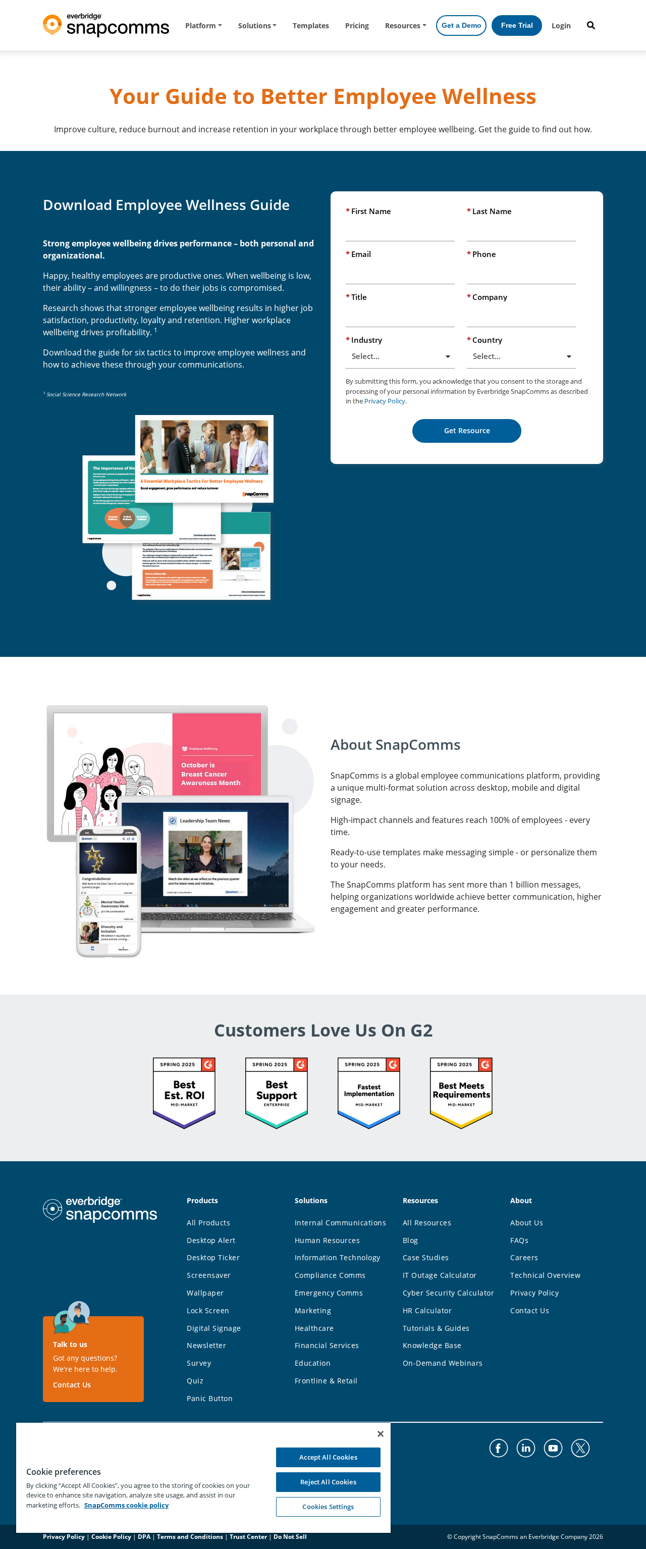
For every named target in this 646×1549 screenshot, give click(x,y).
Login (561, 25)
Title (356, 296)
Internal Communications (341, 1222)
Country (484, 339)
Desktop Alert (211, 1240)
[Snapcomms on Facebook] (499, 1448)
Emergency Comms (329, 1293)
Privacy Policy (384, 400)
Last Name (489, 211)
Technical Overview (545, 1275)
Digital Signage (214, 1328)
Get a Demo (461, 25)
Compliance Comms (330, 1275)
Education (313, 1363)
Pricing (357, 25)
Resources (402, 25)
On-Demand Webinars (443, 1363)
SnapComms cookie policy (126, 1505)
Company (487, 296)
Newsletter (206, 1345)
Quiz (195, 1380)
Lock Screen (208, 1310)
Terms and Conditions (190, 1536)
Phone (481, 254)
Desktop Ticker (213, 1257)
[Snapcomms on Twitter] (580, 1448)
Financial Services (327, 1345)
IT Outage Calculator (440, 1275)
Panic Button (210, 1398)
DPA (144, 1536)
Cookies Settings (328, 1506)
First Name (368, 211)
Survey (199, 1363)
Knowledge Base (432, 1345)
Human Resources (327, 1240)
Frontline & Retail (326, 1380)
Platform (200, 25)
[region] (203, 1477)
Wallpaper (205, 1293)
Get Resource (467, 430)
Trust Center (248, 1536)
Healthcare (314, 1328)
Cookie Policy (111, 1536)
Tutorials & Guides (436, 1328)
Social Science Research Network (86, 394)
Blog (410, 1240)
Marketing (313, 1310)
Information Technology (338, 1257)
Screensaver (209, 1275)
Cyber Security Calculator (449, 1293)
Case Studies (426, 1257)
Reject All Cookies (328, 1481)
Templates (311, 25)
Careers (524, 1257)
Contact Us (72, 1384)
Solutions (254, 25)
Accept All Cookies (328, 1457)
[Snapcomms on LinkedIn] (526, 1448)
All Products (208, 1222)
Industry (364, 339)
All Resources (427, 1222)
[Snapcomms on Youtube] (553, 1448)
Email (358, 254)
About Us (526, 1222)
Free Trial (517, 25)
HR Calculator (427, 1310)
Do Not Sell (290, 1536)
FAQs (519, 1240)
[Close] (381, 1434)
